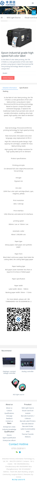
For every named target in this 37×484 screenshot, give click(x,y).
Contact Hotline (18, 444)
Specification (23, 88)
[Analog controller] (27, 362)
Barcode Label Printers (28, 421)
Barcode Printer (27, 426)
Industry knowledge (9, 429)
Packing (5, 91)
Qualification (9, 431)
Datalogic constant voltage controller (9, 372)
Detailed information (10, 88)
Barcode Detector (28, 424)
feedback (9, 418)
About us (9, 404)
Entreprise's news (9, 427)
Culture (9, 411)
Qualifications (9, 413)
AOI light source (18, 394)
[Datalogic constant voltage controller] (9, 362)
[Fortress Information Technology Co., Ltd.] (7, 3)
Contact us (9, 421)
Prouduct (27, 404)
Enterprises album (9, 440)
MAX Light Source (13, 17)
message (9, 416)
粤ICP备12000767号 (18, 480)
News (9, 423)
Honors (9, 435)
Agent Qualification (9, 438)
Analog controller (28, 371)
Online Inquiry (8, 78)
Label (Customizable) (28, 429)
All (2, 17)
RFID (27, 432)
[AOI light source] (18, 385)
